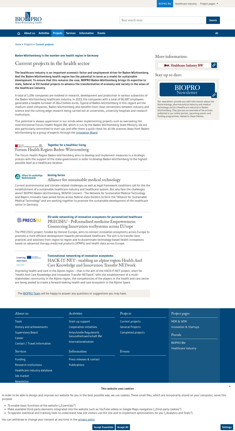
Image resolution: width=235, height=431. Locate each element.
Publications (76, 365)
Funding (20, 359)
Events (101, 33)
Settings (227, 427)
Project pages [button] (208, 3)
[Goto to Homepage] (29, 18)
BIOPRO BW (165, 3)
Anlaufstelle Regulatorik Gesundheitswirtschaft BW (85, 334)
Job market (22, 376)
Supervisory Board (26, 332)
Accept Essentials (103, 427)
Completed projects (132, 332)
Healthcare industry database (33, 370)
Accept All (122, 427)
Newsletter (22, 381)
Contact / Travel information (33, 343)
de (216, 33)
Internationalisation (81, 341)
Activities (44, 33)
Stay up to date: (168, 75)
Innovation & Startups (185, 327)
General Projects (130, 327)
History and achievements (31, 327)
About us (29, 33)
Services (71, 33)
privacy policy (86, 419)
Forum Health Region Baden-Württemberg (52, 150)
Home (18, 44)
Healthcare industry (186, 3)
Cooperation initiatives (83, 327)
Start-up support (79, 321)
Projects (57, 33)
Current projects (130, 321)
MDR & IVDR (179, 321)
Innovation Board (86, 132)
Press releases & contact (84, 359)
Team (18, 321)
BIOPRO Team (31, 293)
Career (19, 338)
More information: (171, 57)
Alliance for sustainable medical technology (84, 180)
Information (86, 33)
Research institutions (28, 365)
